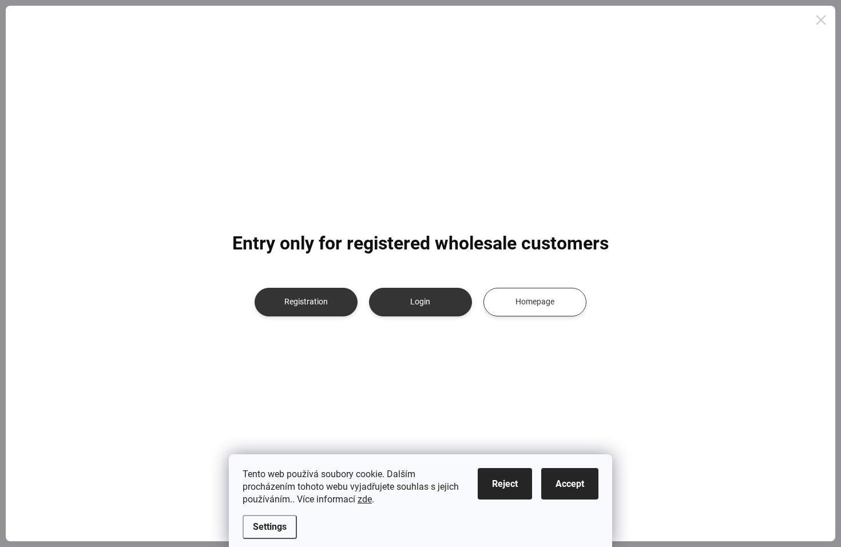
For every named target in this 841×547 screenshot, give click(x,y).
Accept (570, 483)
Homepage (534, 301)
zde (365, 499)
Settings (270, 526)
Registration (306, 301)
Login (420, 301)
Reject (505, 483)
